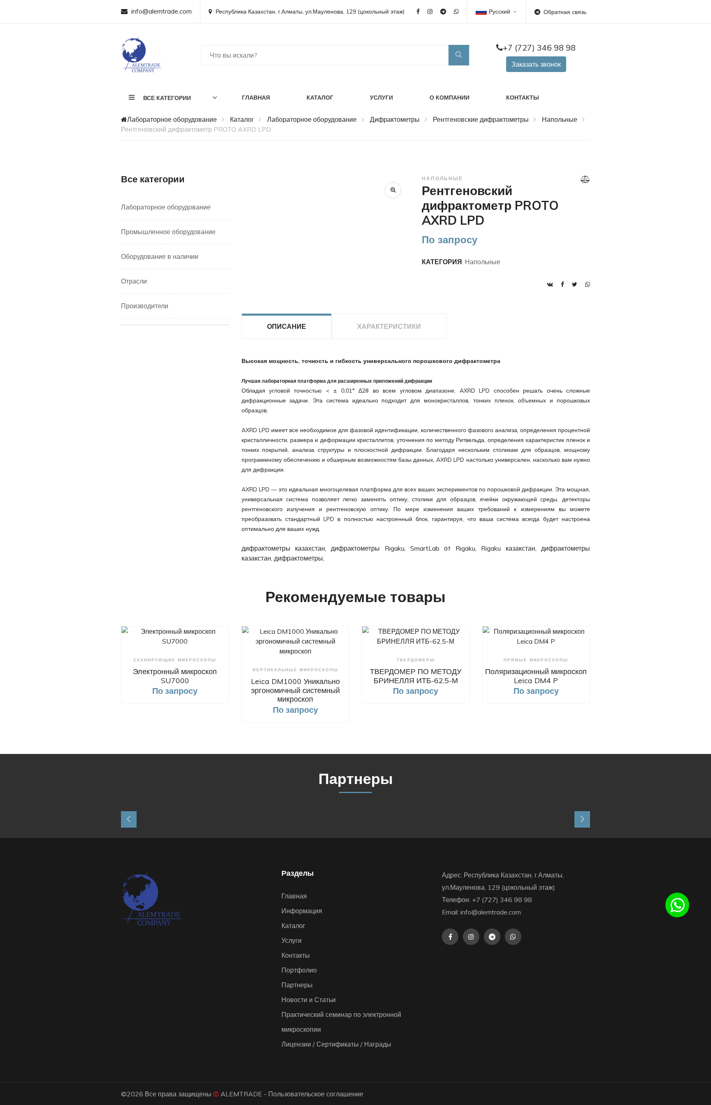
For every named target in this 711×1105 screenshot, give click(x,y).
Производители (144, 306)
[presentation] (129, 819)
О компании (449, 97)
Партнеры (297, 985)
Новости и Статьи (308, 1000)
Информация (301, 911)
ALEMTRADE (241, 1094)
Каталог (320, 97)
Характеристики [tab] (389, 326)
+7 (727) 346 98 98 (539, 47)
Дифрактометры (395, 119)
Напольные (559, 119)
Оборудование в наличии (159, 256)
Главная (256, 97)
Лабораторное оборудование (172, 119)
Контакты (522, 97)
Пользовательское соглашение (315, 1094)
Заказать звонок (536, 64)
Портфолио (299, 970)
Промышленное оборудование (168, 232)
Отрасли (134, 281)
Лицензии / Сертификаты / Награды (336, 1044)
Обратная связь (565, 12)
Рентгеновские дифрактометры (481, 119)
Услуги (381, 97)
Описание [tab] (286, 326)
